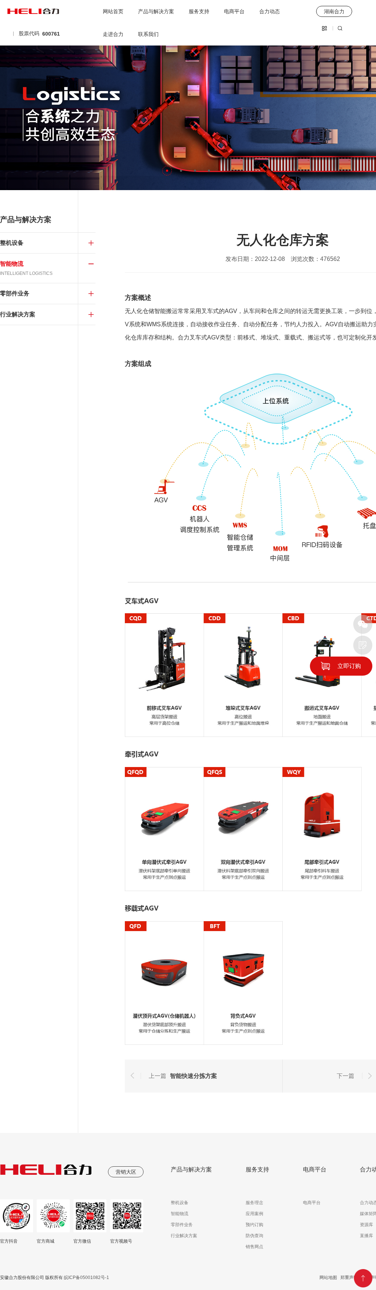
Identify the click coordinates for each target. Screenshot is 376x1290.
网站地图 (328, 1277)
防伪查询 (254, 1235)
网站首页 (113, 11)
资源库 (366, 1224)
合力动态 (269, 11)
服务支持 (199, 11)
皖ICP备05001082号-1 (86, 1277)
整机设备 (179, 1202)
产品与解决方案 (156, 11)
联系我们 (148, 34)
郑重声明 (349, 1277)
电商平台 (234, 11)
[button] (167, 171)
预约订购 (254, 1224)
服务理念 (254, 1202)
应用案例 (254, 1213)
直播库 (366, 1235)
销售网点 (254, 1246)
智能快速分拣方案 (193, 1076)
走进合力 (113, 34)
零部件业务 (182, 1224)
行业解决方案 (184, 1235)
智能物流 (179, 1213)
